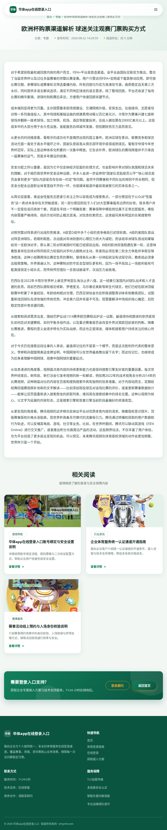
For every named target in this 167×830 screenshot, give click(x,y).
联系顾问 (117, 685)
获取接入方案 (95, 759)
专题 (58, 16)
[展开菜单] (155, 9)
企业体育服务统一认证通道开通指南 (118, 541)
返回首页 (144, 685)
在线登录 (93, 753)
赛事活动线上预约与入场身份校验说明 (38, 626)
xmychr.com (66, 824)
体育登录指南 (95, 747)
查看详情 (16, 566)
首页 (49, 16)
